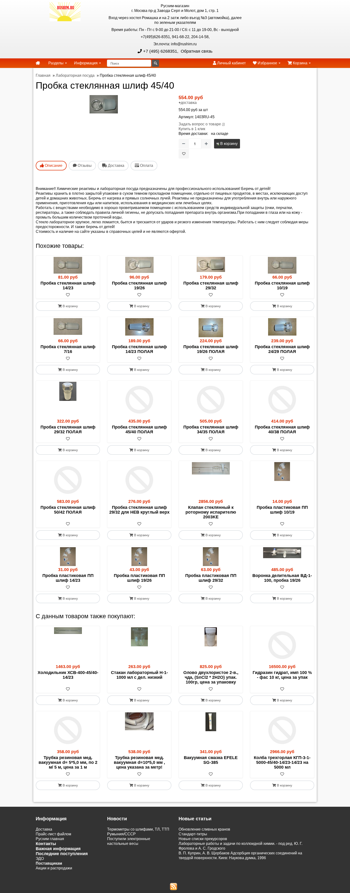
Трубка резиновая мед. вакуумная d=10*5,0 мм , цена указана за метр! (139, 762)
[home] (38, 63)
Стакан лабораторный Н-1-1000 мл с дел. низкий (139, 675)
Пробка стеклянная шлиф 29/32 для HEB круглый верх (139, 510)
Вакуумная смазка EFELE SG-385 (211, 760)
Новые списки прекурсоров (203, 839)
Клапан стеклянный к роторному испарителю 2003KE (210, 512)
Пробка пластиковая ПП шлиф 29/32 (210, 578)
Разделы (56, 63)
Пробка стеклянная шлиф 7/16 (67, 349)
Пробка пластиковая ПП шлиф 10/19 (282, 510)
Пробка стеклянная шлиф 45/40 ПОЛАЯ (139, 429)
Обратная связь (196, 51)
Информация (86, 63)
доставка (189, 103)
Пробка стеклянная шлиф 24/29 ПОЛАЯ (282, 349)
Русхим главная (50, 839)
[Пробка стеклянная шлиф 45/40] (104, 104)
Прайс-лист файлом (53, 834)
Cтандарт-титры (193, 834)
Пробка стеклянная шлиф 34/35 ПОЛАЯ (210, 429)
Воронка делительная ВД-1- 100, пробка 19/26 (282, 578)
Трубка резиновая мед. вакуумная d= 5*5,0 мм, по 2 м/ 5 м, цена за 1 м (68, 762)
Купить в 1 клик (192, 129)
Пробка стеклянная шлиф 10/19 (282, 285)
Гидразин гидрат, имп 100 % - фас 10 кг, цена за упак (282, 675)
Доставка (44, 829)
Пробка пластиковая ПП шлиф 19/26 (139, 578)
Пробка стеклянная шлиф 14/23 (67, 285)
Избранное (267, 63)
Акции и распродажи (54, 868)
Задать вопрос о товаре (200, 124)
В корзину (228, 144)
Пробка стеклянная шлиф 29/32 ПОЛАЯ (67, 429)
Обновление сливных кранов (204, 829)
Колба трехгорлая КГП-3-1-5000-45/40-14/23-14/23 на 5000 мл (282, 762)
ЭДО (40, 859)
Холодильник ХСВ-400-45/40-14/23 (68, 675)
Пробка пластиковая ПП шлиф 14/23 (68, 578)
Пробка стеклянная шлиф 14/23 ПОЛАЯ (139, 349)
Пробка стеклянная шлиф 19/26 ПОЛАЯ (210, 349)
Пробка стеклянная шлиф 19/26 (139, 285)
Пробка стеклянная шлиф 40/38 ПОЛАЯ (282, 429)
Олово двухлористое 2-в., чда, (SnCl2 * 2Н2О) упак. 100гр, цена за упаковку (210, 677)
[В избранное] (184, 153)
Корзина (300, 63)
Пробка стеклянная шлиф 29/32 (210, 285)
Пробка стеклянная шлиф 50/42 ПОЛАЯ (67, 510)
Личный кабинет (231, 63)
